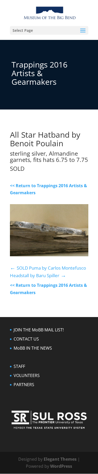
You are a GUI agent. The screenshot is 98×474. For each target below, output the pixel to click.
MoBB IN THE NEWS (33, 348)
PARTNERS (24, 384)
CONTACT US (26, 339)
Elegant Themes (60, 459)
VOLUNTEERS (27, 375)
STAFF (19, 366)
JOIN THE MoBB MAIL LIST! (39, 330)
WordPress (61, 466)
